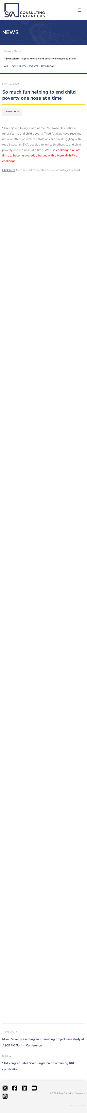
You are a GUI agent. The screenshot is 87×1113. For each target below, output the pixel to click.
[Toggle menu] (79, 10)
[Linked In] (24, 1089)
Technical (47, 66)
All (6, 66)
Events (33, 66)
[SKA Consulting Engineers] (24, 10)
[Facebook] (15, 1089)
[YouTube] (34, 1089)
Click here (8, 170)
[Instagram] (5, 1097)
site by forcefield (77, 1105)
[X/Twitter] (5, 1089)
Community (19, 66)
